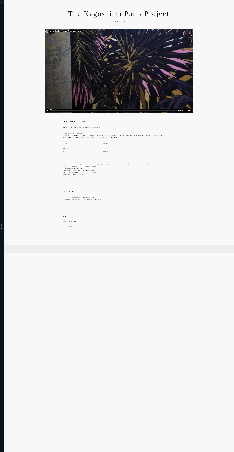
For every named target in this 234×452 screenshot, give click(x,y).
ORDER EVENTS (72, 221)
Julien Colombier (72, 226)
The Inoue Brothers (72, 224)
